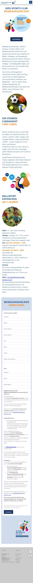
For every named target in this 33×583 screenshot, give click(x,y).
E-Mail (6, 353)
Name (5, 322)
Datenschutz (18, 554)
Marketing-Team (5, 560)
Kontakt (3, 550)
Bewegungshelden (6, 557)
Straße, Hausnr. (8, 335)
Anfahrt (17, 555)
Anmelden (16, 39)
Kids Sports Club (5, 554)
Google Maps (18, 557)
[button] (30, 2)
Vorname (6, 316)
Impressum (18, 550)
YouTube (17, 562)
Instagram (17, 561)
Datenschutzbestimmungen (15, 506)
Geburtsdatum (8, 329)
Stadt (5, 347)
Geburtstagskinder (6, 559)
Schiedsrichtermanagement (8, 562)
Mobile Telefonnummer (10, 359)
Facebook (17, 559)
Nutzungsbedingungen (9, 507)
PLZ (5, 341)
